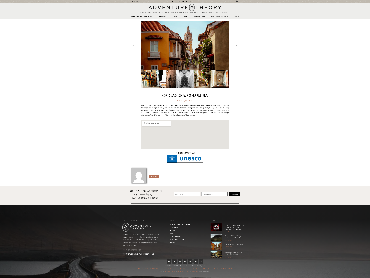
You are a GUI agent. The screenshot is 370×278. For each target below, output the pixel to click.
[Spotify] (190, 1)
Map (185, 16)
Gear (175, 16)
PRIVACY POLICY (144, 269)
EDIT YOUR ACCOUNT (170, 271)
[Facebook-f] (176, 1)
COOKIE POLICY (158, 269)
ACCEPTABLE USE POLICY (208, 269)
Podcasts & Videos (219, 16)
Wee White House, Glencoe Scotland (233, 237)
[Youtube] (183, 1)
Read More (228, 232)
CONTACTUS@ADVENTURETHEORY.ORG (138, 254)
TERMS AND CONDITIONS (176, 269)
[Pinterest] (179, 1)
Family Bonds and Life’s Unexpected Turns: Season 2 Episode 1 (235, 227)
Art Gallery (199, 16)
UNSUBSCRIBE (194, 271)
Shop (236, 16)
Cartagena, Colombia (234, 244)
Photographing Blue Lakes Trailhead (233, 254)
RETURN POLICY (225, 269)
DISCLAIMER (192, 269)
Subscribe (234, 194)
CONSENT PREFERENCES (183, 271)
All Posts (154, 176)
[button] (133, 45)
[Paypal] (186, 1)
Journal (162, 16)
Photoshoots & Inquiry (141, 16)
